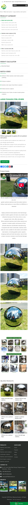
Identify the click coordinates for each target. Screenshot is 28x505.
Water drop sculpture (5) (7, 44)
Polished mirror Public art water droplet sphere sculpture (13, 93)
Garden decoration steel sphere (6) (9, 29)
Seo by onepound (17, 499)
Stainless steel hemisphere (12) (8, 53)
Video (15, 452)
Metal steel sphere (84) (6, 20)
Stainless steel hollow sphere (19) (9, 25)
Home (1, 11)
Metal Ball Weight (5, 66)
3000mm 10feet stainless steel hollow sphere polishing (12, 76)
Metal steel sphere (8, 11)
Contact (16, 457)
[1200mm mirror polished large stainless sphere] (7, 414)
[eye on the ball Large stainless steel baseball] (20, 433)
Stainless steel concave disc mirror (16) (10, 55)
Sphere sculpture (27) (6, 38)
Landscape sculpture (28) (7, 40)
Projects (16, 450)
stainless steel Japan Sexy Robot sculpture (12, 85)
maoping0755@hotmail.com (20, 1)
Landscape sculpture (5, 454)
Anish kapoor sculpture (5, 459)
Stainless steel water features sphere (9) (10, 50)
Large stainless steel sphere (19, 11)
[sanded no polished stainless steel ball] (20, 414)
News (15, 454)
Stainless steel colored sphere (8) (9, 27)
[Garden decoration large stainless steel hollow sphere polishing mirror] (7, 396)
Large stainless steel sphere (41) (8, 22)
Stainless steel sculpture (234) (8, 33)
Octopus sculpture (6, 81)
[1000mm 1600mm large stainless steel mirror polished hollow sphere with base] (20, 396)
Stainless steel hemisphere (6, 456)
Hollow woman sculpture (8, 88)
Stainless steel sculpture (6, 452)
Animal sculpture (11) (6, 42)
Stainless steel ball (4, 461)
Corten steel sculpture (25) (7, 35)
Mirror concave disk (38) (7, 48)
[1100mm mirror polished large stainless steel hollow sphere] (7, 433)
